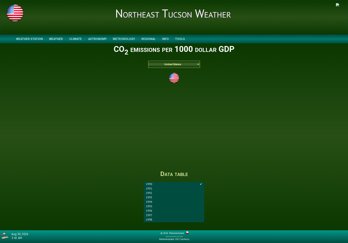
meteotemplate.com (174, 236)
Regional (148, 39)
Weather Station (29, 39)
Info (165, 39)
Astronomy (97, 39)
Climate (75, 39)
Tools (180, 39)
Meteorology (124, 39)
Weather (56, 39)
